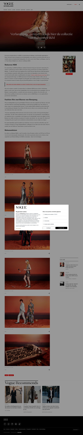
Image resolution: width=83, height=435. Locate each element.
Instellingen (48, 227)
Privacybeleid (18, 228)
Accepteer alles (61, 227)
